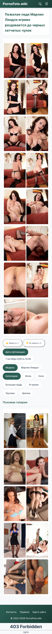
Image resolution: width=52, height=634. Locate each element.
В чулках (34, 384)
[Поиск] (40, 4)
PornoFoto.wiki (15, 4)
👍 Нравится (12, 343)
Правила (24, 612)
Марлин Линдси (30, 367)
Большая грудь (14, 384)
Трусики (10, 393)
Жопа (28, 376)
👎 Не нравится (33, 343)
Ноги (41, 376)
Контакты (11, 612)
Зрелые (26, 393)
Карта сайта (39, 612)
